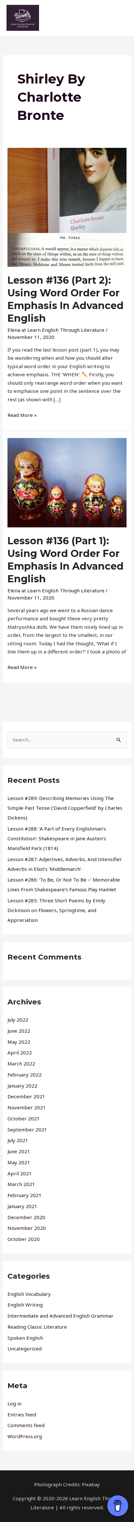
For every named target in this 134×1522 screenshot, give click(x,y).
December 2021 (26, 1096)
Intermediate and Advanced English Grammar (60, 1315)
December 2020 (26, 1217)
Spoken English (25, 1338)
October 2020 (23, 1239)
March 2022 (21, 1063)
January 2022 (22, 1085)
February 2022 (24, 1074)
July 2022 (17, 1019)
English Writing (25, 1304)
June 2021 (18, 1151)
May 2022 (18, 1041)
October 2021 (23, 1118)
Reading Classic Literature (37, 1326)
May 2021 (18, 1162)
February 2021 (24, 1195)
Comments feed (26, 1425)
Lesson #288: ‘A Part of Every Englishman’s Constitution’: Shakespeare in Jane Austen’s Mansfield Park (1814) (56, 838)
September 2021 (27, 1129)
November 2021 (26, 1107)
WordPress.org (24, 1436)
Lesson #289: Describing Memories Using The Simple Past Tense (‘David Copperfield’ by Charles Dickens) (64, 808)
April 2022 (19, 1052)
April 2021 (19, 1173)
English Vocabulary (29, 1294)
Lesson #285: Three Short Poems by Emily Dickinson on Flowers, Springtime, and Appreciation (56, 910)
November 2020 (26, 1228)
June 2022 (18, 1030)
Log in (14, 1403)
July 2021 (17, 1140)
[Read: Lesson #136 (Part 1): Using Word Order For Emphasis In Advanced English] (67, 482)
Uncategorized (24, 1348)
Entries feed (21, 1414)
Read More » (22, 414)
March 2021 (21, 1184)
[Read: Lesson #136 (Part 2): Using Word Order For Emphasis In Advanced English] (67, 206)
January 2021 (22, 1206)
